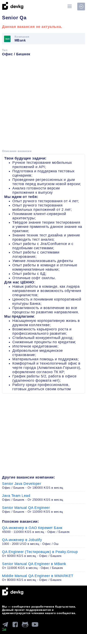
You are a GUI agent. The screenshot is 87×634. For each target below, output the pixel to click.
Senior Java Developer (32, 485)
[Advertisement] (43, 104)
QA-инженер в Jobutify (30, 541)
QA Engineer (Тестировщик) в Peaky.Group (40, 553)
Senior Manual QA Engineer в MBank (34, 566)
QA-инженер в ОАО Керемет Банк (36, 529)
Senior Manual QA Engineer (32, 509)
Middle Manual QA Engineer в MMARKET (37, 578)
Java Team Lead (32, 497)
